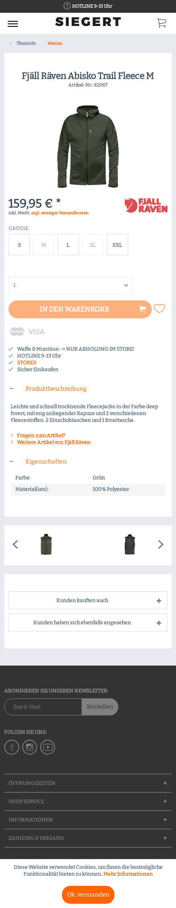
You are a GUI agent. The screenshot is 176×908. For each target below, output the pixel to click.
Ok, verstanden (88, 894)
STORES (26, 363)
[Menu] (13, 23)
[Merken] (160, 308)
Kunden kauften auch (82, 600)
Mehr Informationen (128, 874)
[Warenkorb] (162, 24)
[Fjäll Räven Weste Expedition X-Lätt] (46, 545)
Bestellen (100, 706)
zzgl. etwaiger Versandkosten (59, 213)
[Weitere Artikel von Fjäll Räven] (146, 205)
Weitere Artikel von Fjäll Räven (53, 442)
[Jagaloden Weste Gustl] (130, 545)
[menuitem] (13, 23)
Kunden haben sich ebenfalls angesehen (82, 623)
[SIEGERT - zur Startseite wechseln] (88, 24)
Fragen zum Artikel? (40, 435)
